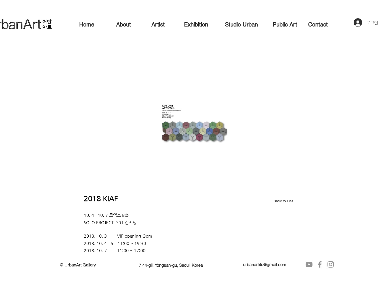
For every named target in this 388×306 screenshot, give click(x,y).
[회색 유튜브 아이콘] (309, 264)
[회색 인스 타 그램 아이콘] (330, 264)
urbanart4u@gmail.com (264, 264)
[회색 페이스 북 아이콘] (320, 264)
